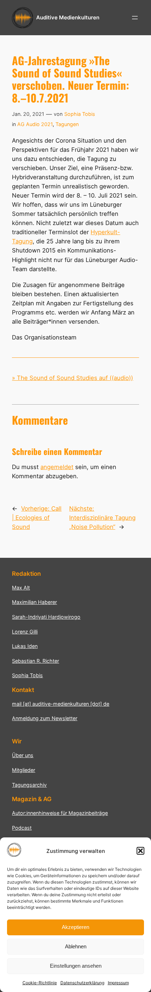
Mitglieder (23, 770)
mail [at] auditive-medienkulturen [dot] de (60, 704)
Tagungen (67, 124)
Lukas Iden (25, 646)
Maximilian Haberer (34, 602)
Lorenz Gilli (25, 632)
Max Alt (21, 588)
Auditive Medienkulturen (67, 17)
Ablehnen (75, 946)
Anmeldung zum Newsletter (44, 718)
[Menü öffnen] (135, 17)
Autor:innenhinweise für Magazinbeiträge (60, 813)
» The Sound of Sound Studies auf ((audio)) (72, 377)
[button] (140, 850)
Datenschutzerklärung (82, 982)
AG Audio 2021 (35, 124)
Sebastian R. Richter (35, 661)
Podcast (22, 828)
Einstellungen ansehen (75, 966)
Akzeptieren (75, 927)
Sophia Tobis (79, 114)
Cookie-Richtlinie (39, 982)
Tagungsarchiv (29, 785)
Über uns (22, 755)
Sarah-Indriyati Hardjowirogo (46, 617)
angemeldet (56, 466)
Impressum (118, 982)
